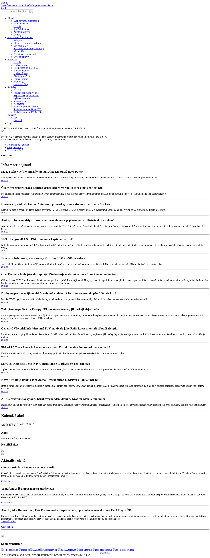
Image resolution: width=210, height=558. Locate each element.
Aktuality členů (13, 460)
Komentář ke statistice (18, 144)
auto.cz (4, 180)
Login (10, 123)
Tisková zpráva (8, 521)
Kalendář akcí (12, 416)
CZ (2, 8)
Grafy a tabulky (15, 147)
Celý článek (7, 481)
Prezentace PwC (15, 150)
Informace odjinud (16, 165)
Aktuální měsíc (9, 425)
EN (6, 8)
